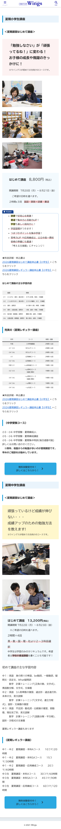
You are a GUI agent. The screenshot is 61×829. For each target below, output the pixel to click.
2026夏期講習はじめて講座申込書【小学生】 (26, 262)
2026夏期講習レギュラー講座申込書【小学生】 (27, 270)
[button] (55, 470)
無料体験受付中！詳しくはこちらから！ (27, 802)
